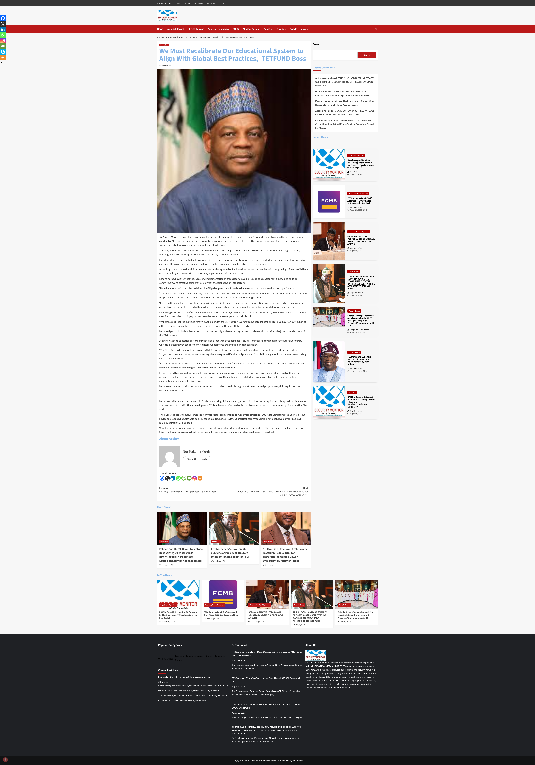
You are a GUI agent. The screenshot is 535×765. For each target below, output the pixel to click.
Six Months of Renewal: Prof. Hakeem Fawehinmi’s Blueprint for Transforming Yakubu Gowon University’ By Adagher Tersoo (285, 555)
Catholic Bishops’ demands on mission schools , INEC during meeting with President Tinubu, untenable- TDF (355, 615)
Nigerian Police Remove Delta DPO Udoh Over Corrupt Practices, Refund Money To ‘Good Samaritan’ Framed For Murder (344, 124)
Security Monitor (184, 3)
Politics (211, 29)
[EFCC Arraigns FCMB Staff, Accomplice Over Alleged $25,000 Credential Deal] (223, 594)
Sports (293, 29)
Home (160, 37)
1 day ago (298, 624)
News (160, 29)
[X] (167, 478)
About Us (198, 3)
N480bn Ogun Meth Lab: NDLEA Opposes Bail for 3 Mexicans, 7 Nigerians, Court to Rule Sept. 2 (178, 615)
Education (164, 45)
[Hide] (1, 63)
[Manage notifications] (5, 759)
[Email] (189, 478)
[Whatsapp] (178, 478)
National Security (176, 29)
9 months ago (166, 65)
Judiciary (224, 29)
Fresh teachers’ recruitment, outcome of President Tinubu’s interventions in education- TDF (230, 553)
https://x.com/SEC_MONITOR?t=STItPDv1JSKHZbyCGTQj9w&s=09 (193, 695)
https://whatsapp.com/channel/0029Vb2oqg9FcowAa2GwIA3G (198, 685)
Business (281, 29)
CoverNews (283, 760)
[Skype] (3, 52)
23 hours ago (210, 619)
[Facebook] (162, 478)
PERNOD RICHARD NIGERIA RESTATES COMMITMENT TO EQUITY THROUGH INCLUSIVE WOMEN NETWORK (344, 82)
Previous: (187, 490)
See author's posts (197, 459)
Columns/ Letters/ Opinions (359, 232)
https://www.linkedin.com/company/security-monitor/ (193, 690)
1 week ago (217, 561)
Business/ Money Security (358, 193)
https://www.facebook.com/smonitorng (187, 700)
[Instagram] (194, 478)
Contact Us (224, 3)
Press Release (196, 29)
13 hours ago (166, 622)
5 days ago (165, 565)
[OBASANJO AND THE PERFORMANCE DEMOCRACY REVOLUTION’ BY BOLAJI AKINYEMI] (267, 594)
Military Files (250, 29)
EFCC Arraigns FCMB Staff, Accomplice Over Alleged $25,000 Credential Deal (221, 614)
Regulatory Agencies (356, 155)
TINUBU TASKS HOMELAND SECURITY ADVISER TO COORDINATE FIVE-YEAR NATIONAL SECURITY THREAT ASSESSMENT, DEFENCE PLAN (310, 616)
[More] (200, 478)
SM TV (236, 29)
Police (267, 29)
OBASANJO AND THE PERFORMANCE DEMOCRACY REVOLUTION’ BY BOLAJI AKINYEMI (265, 615)
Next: (272, 492)
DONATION (211, 3)
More (303, 29)
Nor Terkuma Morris (196, 451)
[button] (376, 29)
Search (317, 44)
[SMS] (183, 478)
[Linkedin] (172, 478)
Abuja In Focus (354, 311)
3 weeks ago (269, 565)
